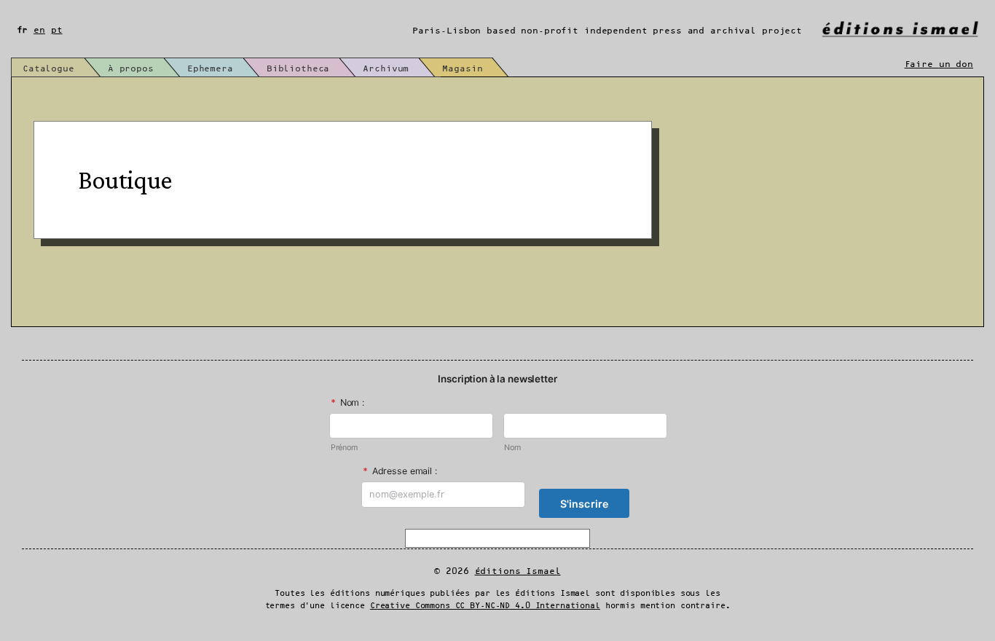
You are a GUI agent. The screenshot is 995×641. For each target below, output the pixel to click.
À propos (131, 69)
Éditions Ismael (518, 571)
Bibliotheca (298, 69)
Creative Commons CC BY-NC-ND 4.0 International (485, 606)
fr (22, 30)
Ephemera (210, 69)
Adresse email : (400, 470)
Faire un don (939, 64)
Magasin (462, 69)
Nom (512, 447)
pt (57, 30)
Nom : (347, 402)
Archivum (386, 69)
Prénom (344, 447)
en (39, 30)
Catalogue (48, 69)
